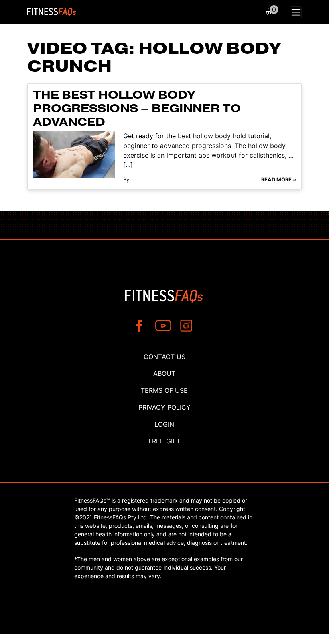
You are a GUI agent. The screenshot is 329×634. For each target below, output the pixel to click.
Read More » (278, 179)
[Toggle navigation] (296, 12)
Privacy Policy (164, 407)
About (164, 373)
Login (164, 424)
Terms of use (164, 390)
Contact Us (164, 357)
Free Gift (164, 441)
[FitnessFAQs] (51, 12)
